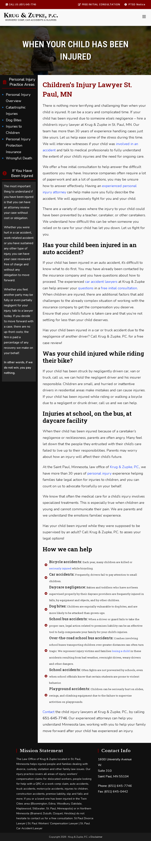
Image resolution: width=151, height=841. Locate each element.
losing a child (121, 651)
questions (85, 288)
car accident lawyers (101, 281)
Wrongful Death (19, 158)
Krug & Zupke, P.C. (124, 467)
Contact (48, 712)
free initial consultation (119, 288)
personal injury (99, 473)
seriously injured (60, 568)
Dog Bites (13, 120)
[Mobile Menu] (144, 17)
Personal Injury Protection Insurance (18, 145)
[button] (21, 4)
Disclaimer (96, 836)
